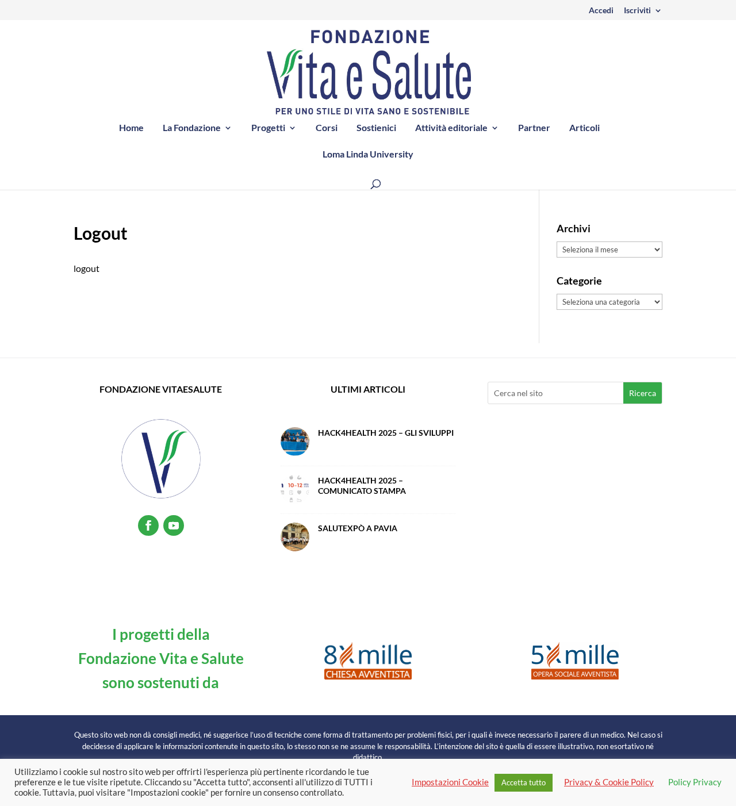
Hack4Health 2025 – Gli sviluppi (386, 432)
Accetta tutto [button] (523, 782)
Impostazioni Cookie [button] (450, 782)
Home (131, 128)
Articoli (584, 128)
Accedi (601, 10)
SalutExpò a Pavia (357, 528)
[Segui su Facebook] (148, 525)
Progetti (268, 128)
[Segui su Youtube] (173, 525)
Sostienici (376, 128)
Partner (534, 128)
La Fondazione (192, 128)
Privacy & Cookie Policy (609, 782)
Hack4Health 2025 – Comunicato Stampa (362, 485)
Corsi (327, 128)
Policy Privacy (695, 782)
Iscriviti (637, 10)
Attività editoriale (451, 128)
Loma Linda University (368, 154)
